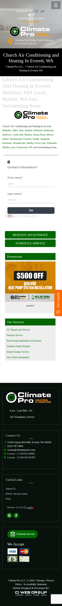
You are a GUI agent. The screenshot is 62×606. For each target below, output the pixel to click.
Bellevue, (7, 134)
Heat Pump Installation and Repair (24, 340)
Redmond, (49, 130)
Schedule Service (30, 243)
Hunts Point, (39, 134)
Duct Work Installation (18, 357)
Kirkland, (38, 130)
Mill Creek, (18, 130)
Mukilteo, (7, 130)
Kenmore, (7, 143)
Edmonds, (52, 143)
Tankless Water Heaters (18, 346)
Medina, (28, 134)
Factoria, (27, 139)
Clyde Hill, (18, 134)
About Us (11, 488)
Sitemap (40, 580)
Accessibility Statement (35, 584)
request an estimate (30, 235)
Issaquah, (45, 139)
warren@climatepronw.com (21, 449)
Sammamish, (16, 139)
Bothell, (29, 130)
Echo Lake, (40, 143)
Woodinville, (19, 143)
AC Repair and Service (18, 329)
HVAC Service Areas (16, 493)
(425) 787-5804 (15, 446)
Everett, (48, 126)
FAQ (8, 499)
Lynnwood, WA (25, 147)
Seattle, (36, 139)
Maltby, (30, 143)
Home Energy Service (18, 351)
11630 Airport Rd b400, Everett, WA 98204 (29, 442)
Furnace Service (15, 335)
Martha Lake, (9, 147)
